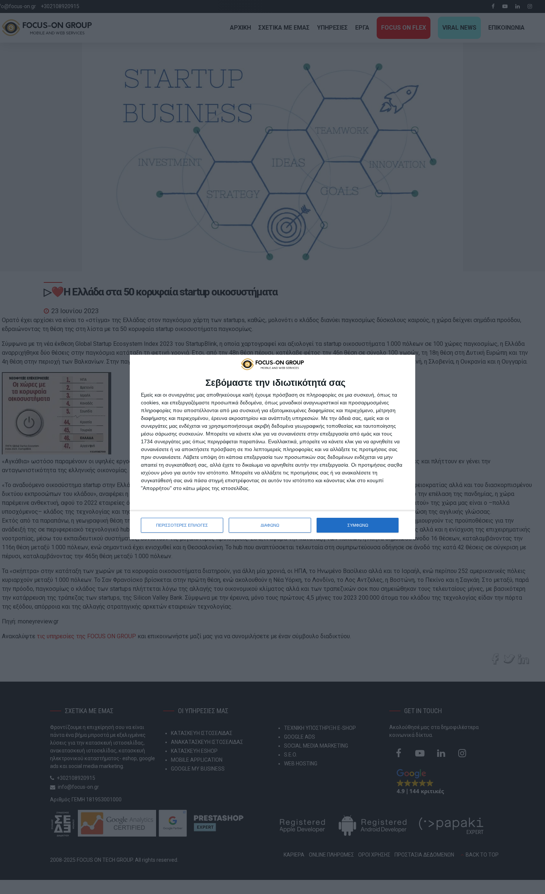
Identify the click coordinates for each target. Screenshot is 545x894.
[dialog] (272, 447)
